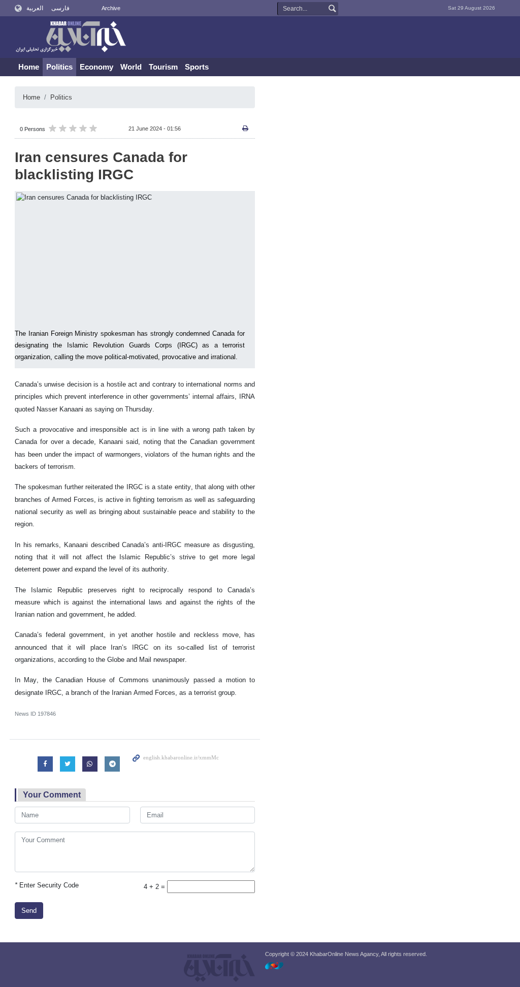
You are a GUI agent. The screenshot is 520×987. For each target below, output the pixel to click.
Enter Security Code (47, 885)
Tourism (163, 66)
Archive (111, 8)
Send (29, 910)
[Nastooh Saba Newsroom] (279, 965)
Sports (197, 66)
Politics (59, 66)
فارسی (60, 8)
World (131, 66)
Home (28, 66)
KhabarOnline (70, 37)
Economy (96, 66)
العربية (34, 8)
